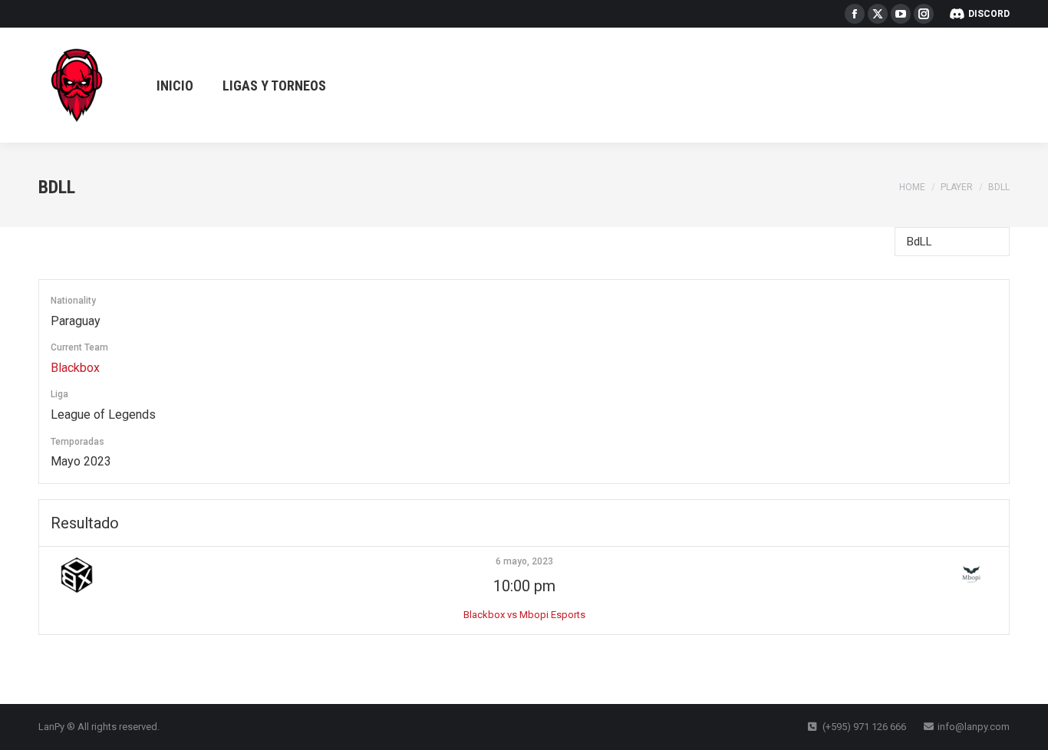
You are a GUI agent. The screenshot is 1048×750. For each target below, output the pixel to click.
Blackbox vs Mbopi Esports (524, 614)
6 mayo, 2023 (524, 561)
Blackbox (75, 367)
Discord (989, 13)
